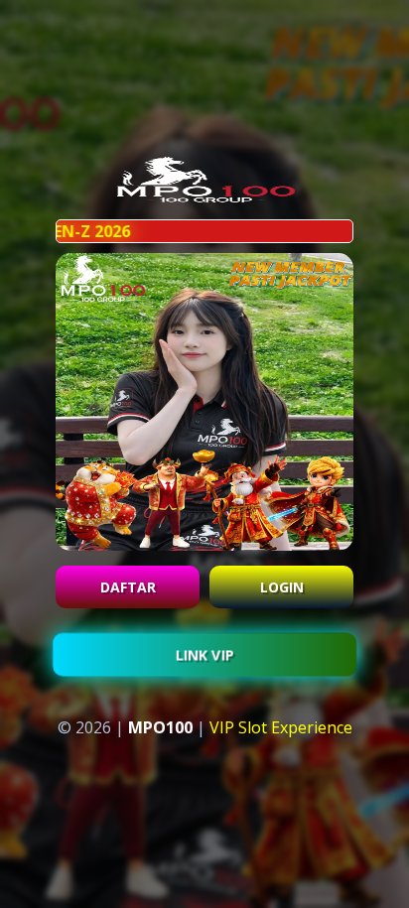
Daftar (128, 587)
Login (282, 587)
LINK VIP (204, 657)
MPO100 (160, 727)
